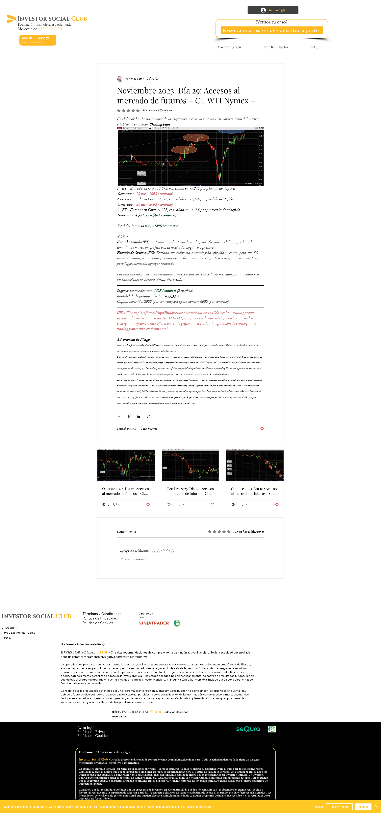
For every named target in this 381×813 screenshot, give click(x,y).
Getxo (31, 632)
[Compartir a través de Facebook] (119, 416)
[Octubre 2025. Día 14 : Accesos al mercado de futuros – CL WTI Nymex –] (190, 465)
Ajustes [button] (318, 807)
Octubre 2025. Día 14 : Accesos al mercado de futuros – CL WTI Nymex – (190, 491)
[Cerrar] (376, 806)
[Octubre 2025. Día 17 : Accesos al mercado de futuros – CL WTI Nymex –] (126, 465)
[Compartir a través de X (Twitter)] (129, 416)
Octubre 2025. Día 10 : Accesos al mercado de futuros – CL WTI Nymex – (254, 491)
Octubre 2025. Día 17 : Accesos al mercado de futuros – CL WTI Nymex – (125, 491)
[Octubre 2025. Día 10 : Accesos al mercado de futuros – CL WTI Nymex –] (255, 465)
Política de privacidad (199, 807)
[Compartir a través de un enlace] (148, 416)
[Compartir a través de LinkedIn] (138, 416)
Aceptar (363, 807)
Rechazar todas (339, 807)
